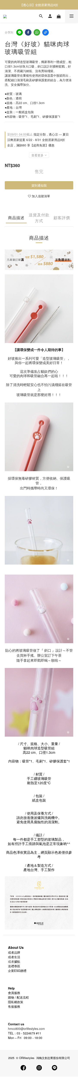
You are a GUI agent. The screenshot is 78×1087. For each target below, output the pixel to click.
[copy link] (45, 32)
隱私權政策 (15, 1002)
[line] (19, 32)
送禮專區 (14, 966)
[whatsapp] (37, 32)
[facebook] (28, 32)
